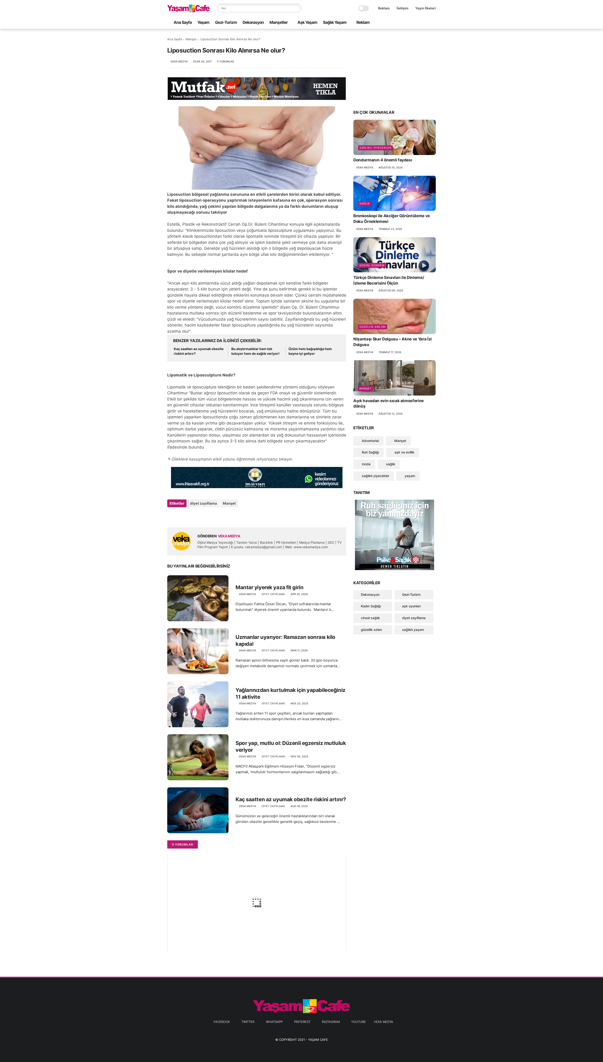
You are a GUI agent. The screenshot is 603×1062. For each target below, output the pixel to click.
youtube (358, 1022)
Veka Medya (383, 1022)
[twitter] (403, 22)
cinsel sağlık (370, 618)
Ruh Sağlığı (370, 452)
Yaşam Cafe (318, 1040)
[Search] (297, 8)
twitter (247, 1022)
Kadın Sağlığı (371, 606)
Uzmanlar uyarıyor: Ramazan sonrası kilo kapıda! (285, 640)
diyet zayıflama (203, 503)
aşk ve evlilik (404, 452)
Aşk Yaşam (307, 22)
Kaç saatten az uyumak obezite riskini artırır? (199, 351)
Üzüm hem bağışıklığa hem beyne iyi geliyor (310, 351)
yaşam (409, 476)
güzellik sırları (372, 326)
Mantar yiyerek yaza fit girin (269, 587)
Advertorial (370, 440)
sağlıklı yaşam (413, 630)
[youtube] (433, 22)
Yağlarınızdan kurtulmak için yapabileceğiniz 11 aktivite (291, 693)
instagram (331, 1022)
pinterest (302, 1022)
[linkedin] (209, 516)
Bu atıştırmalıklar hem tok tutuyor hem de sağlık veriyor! (255, 351)
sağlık (364, 203)
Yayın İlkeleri (425, 8)
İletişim (402, 8)
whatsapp (274, 1022)
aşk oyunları (411, 606)
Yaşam (203, 22)
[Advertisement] (394, 69)
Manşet (191, 39)
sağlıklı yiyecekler (375, 147)
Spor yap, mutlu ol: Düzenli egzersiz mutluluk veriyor (291, 746)
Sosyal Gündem (371, 265)
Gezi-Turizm (226, 22)
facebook (222, 1022)
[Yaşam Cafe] (188, 10)
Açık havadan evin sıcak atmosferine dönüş (388, 403)
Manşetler (278, 22)
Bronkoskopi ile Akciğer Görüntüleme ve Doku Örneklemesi (391, 218)
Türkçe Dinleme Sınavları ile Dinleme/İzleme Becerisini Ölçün (388, 280)
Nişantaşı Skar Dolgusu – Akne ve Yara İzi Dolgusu (392, 342)
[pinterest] (418, 22)
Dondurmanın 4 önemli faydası (382, 160)
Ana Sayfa (183, 22)
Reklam (384, 8)
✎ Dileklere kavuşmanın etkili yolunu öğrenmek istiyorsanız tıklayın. (230, 459)
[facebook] (395, 22)
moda (366, 464)
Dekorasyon (253, 22)
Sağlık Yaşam (334, 22)
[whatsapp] (410, 22)
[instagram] (425, 22)
